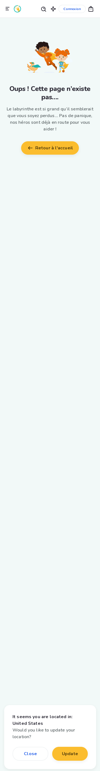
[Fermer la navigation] (7, 9)
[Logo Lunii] (17, 8)
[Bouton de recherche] (43, 9)
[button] (53, 9)
